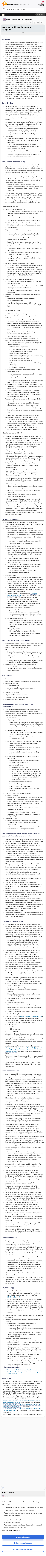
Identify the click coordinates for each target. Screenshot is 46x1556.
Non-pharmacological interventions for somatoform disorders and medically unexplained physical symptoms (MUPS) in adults (25, 1372)
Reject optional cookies (23, 1543)
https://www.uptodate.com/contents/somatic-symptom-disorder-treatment (22, 1409)
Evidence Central (18, 3)
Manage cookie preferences (23, 1549)
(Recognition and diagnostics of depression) (20, 1048)
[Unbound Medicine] (41, 3)
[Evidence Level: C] (13, 1297)
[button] (40, 14)
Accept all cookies (23, 1537)
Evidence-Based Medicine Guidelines (19, 19)
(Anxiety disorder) (11, 1052)
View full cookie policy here (11, 1530)
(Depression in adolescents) (24, 1050)
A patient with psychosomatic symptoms (16, 28)
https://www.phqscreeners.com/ (31, 1016)
